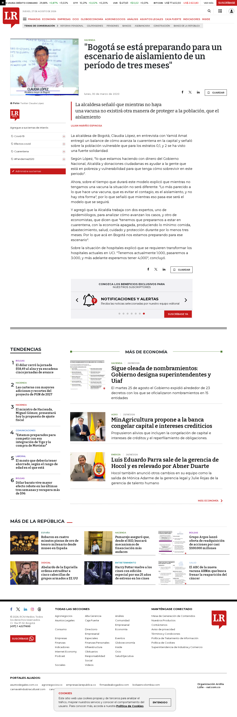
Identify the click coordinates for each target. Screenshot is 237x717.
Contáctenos (159, 624)
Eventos (120, 638)
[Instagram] (34, 610)
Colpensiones (95, 26)
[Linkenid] (27, 610)
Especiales (91, 638)
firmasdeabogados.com (114, 684)
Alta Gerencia (93, 615)
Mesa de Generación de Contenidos (173, 615)
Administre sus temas (28, 171)
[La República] (11, 17)
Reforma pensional (71, 26)
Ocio (118, 651)
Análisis (119, 615)
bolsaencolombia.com (146, 684)
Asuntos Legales (64, 620)
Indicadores (62, 647)
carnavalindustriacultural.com (27, 689)
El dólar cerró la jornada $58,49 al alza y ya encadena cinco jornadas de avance (37, 368)
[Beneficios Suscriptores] (220, 11)
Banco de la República (187, 26)
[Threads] (41, 610)
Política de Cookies (129, 706)
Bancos (126, 26)
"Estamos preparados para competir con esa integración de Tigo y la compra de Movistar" (36, 440)
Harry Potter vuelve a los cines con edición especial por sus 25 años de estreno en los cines (133, 572)
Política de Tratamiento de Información (174, 638)
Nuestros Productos (163, 620)
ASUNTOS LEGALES (151, 19)
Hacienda (21, 382)
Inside (118, 647)
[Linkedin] (198, 92)
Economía (121, 629)
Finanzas (60, 642)
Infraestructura (93, 647)
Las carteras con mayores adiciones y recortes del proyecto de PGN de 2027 (35, 391)
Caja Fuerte (92, 620)
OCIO (75, 19)
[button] (76, 300)
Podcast (60, 655)
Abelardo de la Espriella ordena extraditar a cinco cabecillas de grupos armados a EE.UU (59, 572)
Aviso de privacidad (163, 629)
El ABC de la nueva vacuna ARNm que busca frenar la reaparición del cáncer (208, 572)
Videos (89, 664)
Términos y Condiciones (165, 633)
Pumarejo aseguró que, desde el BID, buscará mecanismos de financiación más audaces (132, 544)
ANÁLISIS (132, 19)
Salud (192, 562)
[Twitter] (190, 92)
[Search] (209, 11)
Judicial (46, 562)
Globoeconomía (125, 642)
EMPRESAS (64, 19)
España (45, 532)
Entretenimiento (125, 562)
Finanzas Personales (97, 642)
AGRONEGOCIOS (115, 19)
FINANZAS (34, 19)
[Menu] (25, 19)
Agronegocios (63, 615)
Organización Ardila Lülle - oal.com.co (210, 686)
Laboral (21, 456)
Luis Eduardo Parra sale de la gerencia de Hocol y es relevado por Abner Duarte (165, 462)
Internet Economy (66, 651)
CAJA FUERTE (173, 19)
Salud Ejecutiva (124, 655)
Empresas (61, 638)
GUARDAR (218, 92)
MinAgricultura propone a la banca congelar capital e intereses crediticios (161, 422)
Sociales (60, 664)
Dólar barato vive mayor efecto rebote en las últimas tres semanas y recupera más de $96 (38, 488)
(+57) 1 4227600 (20, 626)
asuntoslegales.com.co (24, 684)
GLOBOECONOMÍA (92, 19)
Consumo (61, 629)
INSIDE (206, 19)
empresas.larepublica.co (81, 684)
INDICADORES (191, 19)
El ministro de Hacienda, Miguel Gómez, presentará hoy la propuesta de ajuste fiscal (36, 415)
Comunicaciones (26, 430)
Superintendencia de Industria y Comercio (177, 647)
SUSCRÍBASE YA (178, 314)
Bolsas (20, 360)
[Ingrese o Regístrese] (231, 11)
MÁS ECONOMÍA (208, 500)
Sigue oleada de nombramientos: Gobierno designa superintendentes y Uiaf (161, 374)
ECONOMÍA (49, 19)
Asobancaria (142, 26)
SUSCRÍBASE (226, 2)
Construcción (162, 26)
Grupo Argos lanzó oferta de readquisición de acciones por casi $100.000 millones (207, 542)
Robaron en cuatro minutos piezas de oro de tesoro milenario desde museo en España (60, 542)
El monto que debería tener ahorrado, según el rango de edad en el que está (37, 464)
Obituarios (91, 651)
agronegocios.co (52, 684)
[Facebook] (182, 92)
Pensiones (113, 26)
